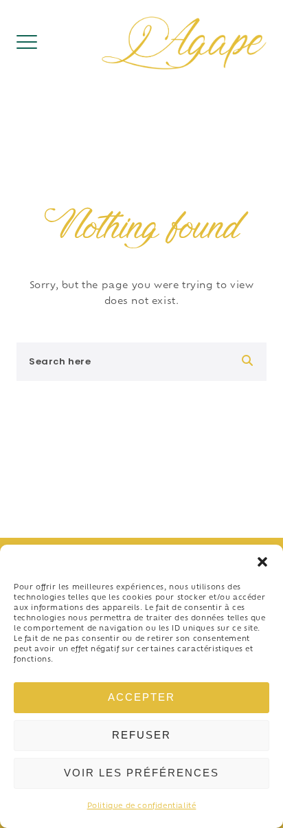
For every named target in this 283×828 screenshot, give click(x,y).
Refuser (141, 735)
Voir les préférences (141, 772)
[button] (262, 562)
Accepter (141, 697)
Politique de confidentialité (141, 806)
